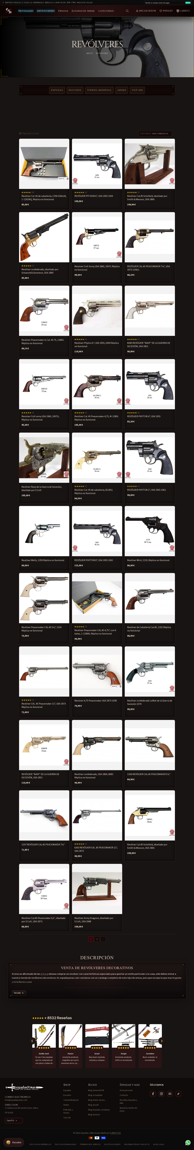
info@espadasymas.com (16, 1100)
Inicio (89, 53)
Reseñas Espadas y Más (128, 1102)
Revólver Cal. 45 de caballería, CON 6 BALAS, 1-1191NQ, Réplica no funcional (44, 197)
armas (43, 974)
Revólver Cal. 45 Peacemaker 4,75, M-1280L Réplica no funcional (96, 418)
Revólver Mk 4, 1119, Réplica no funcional (148, 560)
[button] (127, 11)
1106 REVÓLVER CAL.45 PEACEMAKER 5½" (148, 774)
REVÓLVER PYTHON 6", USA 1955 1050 (93, 196)
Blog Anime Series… (97, 1100)
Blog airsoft (93, 1104)
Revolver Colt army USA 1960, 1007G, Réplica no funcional (40, 418)
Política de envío (112, 1144)
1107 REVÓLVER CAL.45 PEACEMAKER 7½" (43, 844)
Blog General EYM (96, 1090)
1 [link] (91, 939)
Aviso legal (158, 1144)
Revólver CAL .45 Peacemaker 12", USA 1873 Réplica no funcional (44, 705)
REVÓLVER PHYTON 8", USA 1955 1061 (93, 560)
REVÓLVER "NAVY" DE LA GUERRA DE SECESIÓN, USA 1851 (40, 775)
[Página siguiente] (103, 939)
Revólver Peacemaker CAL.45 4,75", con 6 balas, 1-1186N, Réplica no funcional (95, 632)
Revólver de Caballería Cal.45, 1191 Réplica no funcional (149, 629)
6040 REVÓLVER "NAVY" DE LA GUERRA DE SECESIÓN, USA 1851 (148, 344)
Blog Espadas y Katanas (99, 1109)
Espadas (57, 90)
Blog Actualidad (95, 1095)
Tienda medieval (99, 90)
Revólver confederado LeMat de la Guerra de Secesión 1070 (149, 702)
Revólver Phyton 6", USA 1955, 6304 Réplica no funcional (96, 344)
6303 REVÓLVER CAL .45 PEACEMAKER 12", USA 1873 (96, 849)
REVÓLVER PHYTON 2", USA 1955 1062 (146, 489)
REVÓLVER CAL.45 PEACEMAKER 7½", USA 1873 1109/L (148, 268)
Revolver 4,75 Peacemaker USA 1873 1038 (95, 700)
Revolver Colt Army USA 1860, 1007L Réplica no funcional (97, 268)
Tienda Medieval (70, 1100)
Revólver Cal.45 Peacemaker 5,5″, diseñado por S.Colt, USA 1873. (43, 919)
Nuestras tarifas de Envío (128, 1109)
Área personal (126, 1090)
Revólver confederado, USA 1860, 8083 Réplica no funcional (93, 775)
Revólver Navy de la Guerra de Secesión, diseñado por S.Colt (42, 488)
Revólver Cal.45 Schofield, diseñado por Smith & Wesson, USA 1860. (147, 197)
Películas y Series (68, 1111)
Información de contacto (137, 1144)
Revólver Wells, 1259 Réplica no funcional (43, 560)
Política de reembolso (40, 1144)
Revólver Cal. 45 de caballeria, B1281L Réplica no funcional (93, 491)
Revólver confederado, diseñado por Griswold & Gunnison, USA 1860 (40, 271)
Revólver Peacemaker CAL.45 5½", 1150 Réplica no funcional (42, 629)
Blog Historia (94, 1114)
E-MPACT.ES (115, 1133)
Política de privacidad (65, 1144)
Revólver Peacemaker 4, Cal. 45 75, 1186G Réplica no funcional (43, 341)
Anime (121, 90)
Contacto (124, 1095)
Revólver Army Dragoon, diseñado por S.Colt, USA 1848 (93, 919)
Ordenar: (146, 133)
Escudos (75, 90)
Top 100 (137, 90)
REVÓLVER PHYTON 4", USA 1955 (144, 416)
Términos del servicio (90, 1144)
